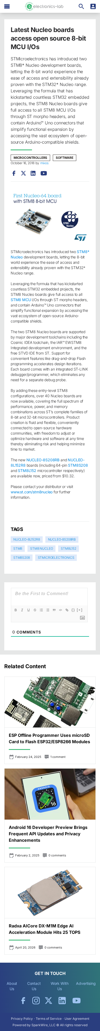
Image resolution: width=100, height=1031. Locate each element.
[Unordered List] (48, 610)
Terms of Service (49, 1019)
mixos (44, 163)
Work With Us (60, 986)
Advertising (86, 983)
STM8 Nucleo (41, 548)
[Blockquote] (54, 610)
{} (73, 610)
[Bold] (16, 610)
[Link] (67, 610)
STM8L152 (68, 548)
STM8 (17, 548)
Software (64, 158)
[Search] (81, 6)
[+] (80, 610)
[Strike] (35, 610)
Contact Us (34, 986)
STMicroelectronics (56, 558)
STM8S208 (21, 558)
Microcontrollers (30, 158)
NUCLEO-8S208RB (62, 539)
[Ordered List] (41, 610)
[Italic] (22, 610)
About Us (12, 986)
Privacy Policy (22, 1019)
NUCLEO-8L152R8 (26, 539)
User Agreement (77, 1019)
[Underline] (28, 610)
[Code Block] (60, 610)
